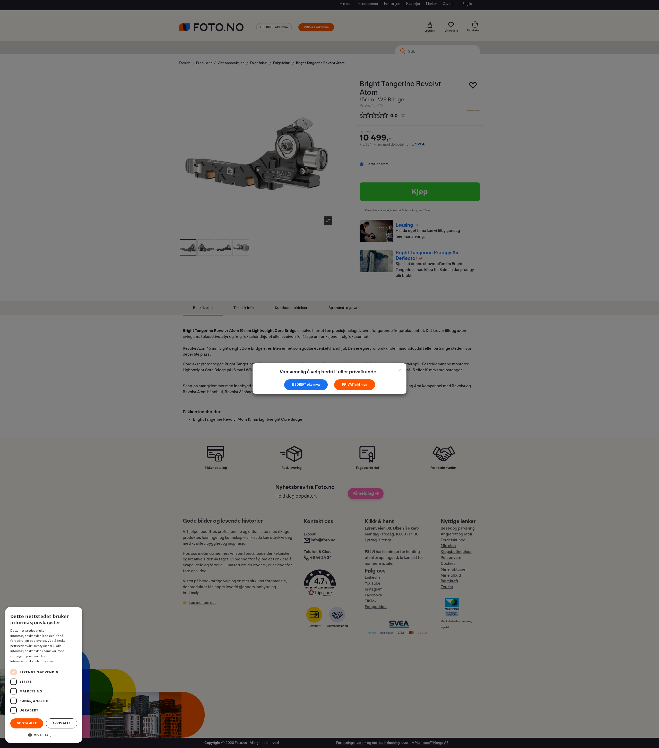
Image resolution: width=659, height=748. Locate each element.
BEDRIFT (299, 384)
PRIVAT (348, 384)
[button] (43, 735)
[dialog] (43, 675)
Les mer (49, 661)
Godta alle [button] (27, 723)
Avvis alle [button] (62, 723)
